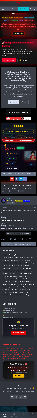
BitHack (6, 191)
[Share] (32, 207)
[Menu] (2, 9)
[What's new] (35, 9)
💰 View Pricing (23, 60)
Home (29, 388)
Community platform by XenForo (18, 391)
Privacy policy (17, 388)
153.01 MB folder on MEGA (12, 220)
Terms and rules (7, 388)
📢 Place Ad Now (9, 60)
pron (22, 191)
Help (24, 388)
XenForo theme (16, 393)
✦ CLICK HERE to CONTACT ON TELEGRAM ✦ (18, 140)
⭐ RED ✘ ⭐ (19, 33)
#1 (35, 207)
